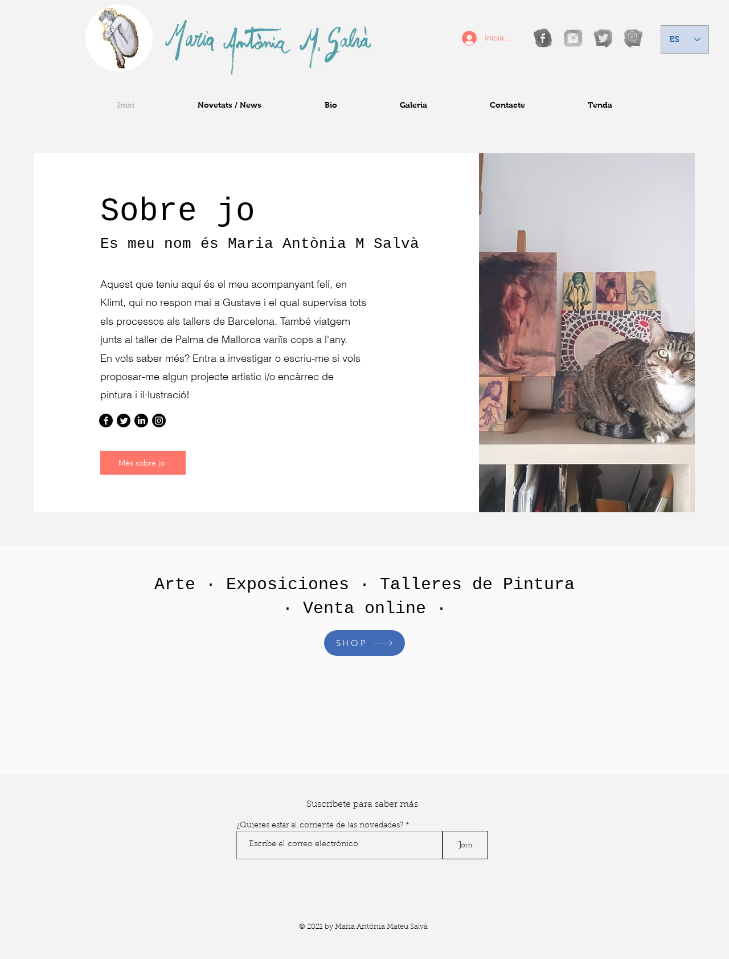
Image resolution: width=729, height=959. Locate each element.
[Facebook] (106, 420)
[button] (632, 36)
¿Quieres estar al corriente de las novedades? (319, 826)
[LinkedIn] (141, 420)
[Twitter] (123, 420)
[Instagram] (159, 420)
